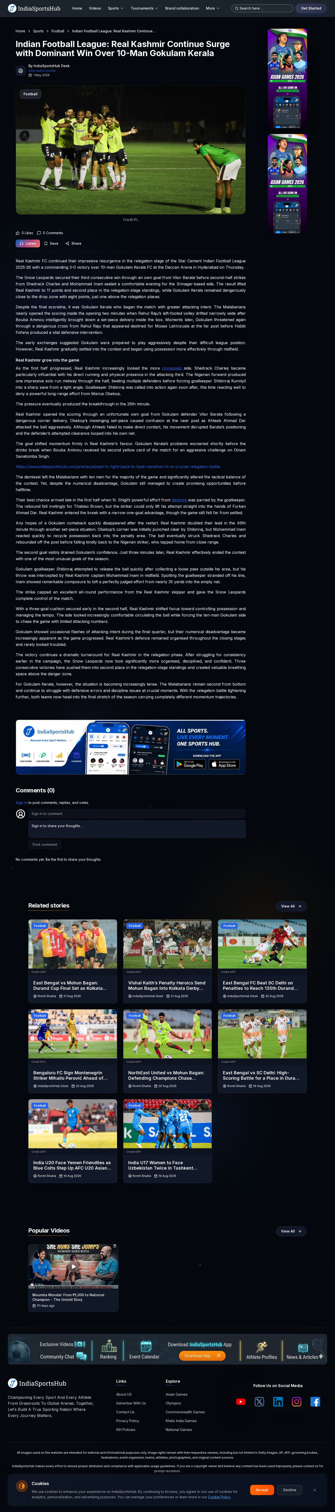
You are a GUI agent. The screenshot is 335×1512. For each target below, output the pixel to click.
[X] (259, 1402)
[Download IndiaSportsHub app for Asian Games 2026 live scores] (287, 183)
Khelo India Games (181, 1421)
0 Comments (53, 233)
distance (180, 499)
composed (173, 368)
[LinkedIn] (278, 1402)
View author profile (42, 71)
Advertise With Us (131, 1403)
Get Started (311, 8)
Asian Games (177, 1394)
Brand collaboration (182, 8)
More (210, 8)
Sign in (21, 802)
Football (58, 31)
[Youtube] (241, 1402)
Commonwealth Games (185, 1412)
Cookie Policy (219, 1497)
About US (124, 1394)
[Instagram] (297, 1402)
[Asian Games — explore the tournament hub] (287, 78)
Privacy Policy (127, 1421)
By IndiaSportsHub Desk (49, 66)
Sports (113, 8)
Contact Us (125, 1412)
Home (77, 8)
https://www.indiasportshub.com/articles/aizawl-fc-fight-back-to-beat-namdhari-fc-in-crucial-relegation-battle (118, 466)
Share (76, 243)
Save (54, 243)
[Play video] (73, 1266)
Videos (95, 8)
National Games (179, 1429)
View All (288, 906)
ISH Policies (125, 1429)
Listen (31, 243)
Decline (289, 1490)
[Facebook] (315, 1402)
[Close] (314, 1490)
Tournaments (142, 8)
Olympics (173, 1403)
